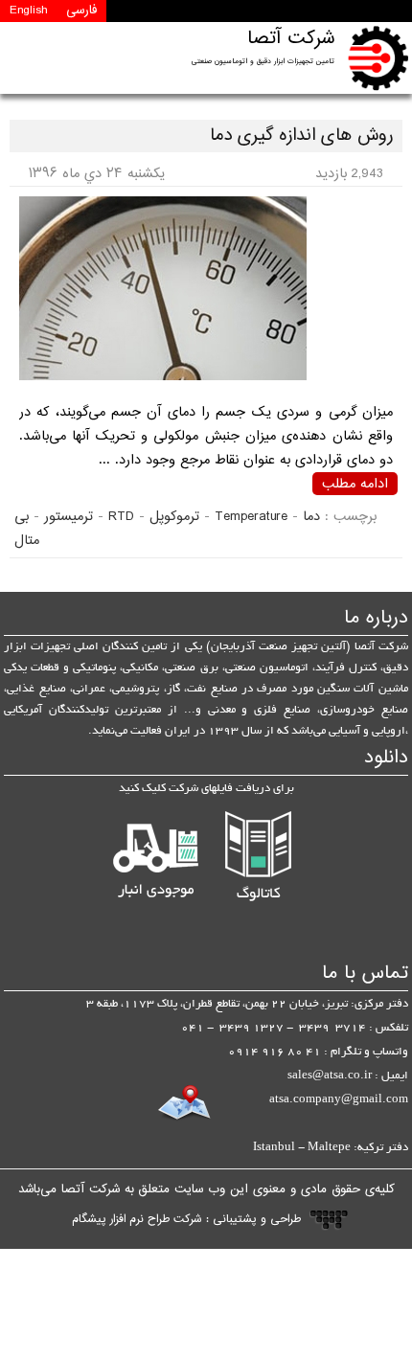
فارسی (81, 10)
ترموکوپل (174, 517)
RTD (121, 517)
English (28, 10)
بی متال (26, 529)
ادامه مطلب (355, 483)
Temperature (251, 517)
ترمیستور (68, 517)
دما (311, 517)
